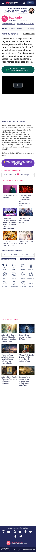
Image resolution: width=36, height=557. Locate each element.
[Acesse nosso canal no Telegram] (19, 532)
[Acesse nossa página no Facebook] (15, 537)
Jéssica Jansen (23, 13)
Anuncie (32, 549)
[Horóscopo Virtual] (11, 3)
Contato (26, 549)
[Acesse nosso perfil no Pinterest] (20, 537)
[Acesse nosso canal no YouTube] (9, 532)
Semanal (12, 29)
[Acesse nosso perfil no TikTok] (25, 532)
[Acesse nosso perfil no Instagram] (3, 532)
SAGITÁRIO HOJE (28, 34)
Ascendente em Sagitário (25, 24)
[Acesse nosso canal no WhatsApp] (14, 532)
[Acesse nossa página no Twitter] (30, 532)
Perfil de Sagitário (8, 24)
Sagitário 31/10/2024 (9, 259)
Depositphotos (18, 550)
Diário (4, 29)
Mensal (20, 29)
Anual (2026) (29, 29)
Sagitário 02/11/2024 (27, 259)
